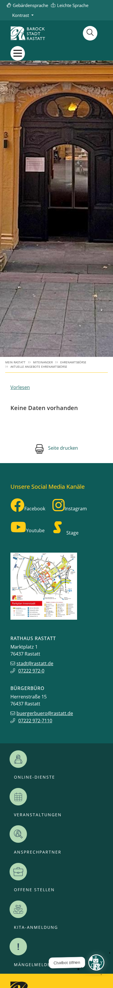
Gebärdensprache (30, 5)
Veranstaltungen (38, 815)
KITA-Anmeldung (36, 927)
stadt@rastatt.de (35, 663)
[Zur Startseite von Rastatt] (27, 33)
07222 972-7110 (35, 720)
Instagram (76, 508)
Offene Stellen (34, 890)
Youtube (35, 530)
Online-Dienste (34, 777)
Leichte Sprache (72, 5)
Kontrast (20, 15)
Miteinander (43, 362)
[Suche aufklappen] (90, 33)
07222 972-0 (31, 671)
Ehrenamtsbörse (73, 362)
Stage (72, 533)
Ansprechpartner (37, 852)
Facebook (34, 508)
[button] (17, 53)
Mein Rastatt (15, 362)
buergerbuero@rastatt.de (45, 713)
